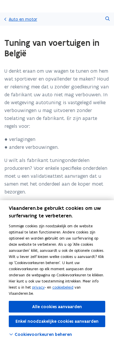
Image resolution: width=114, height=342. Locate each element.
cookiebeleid (62, 287)
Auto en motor (23, 19)
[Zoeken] (107, 19)
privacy (38, 287)
